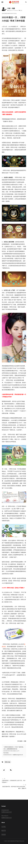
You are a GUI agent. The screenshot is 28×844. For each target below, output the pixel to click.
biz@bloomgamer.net (18, 754)
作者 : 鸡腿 (11, 8)
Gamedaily (6, 752)
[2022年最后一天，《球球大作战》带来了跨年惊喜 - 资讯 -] (14, 2)
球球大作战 (7, 762)
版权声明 (3, 830)
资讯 (21, 10)
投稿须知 (3, 834)
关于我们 (3, 826)
